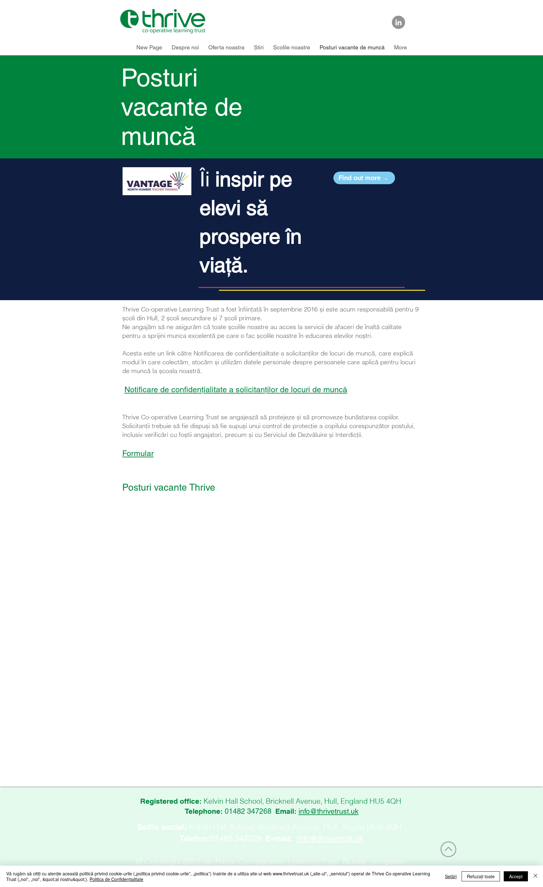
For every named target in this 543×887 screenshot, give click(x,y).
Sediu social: (162, 827)
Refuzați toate (481, 876)
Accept (516, 876)
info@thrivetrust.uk (329, 811)
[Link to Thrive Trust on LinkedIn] (398, 22)
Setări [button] (451, 876)
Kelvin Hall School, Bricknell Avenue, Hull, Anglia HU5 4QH (295, 827)
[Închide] (535, 876)
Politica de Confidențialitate (116, 879)
